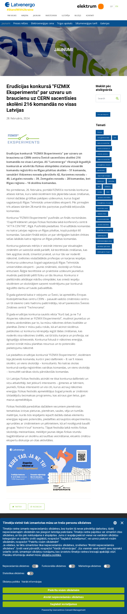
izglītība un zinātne (104, 230)
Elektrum (101, 181)
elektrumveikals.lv (104, 148)
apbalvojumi (102, 235)
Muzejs (78, 15)
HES (107, 192)
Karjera (24, 15)
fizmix (100, 132)
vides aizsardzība (104, 159)
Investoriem (51, 15)
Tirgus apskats (64, 23)
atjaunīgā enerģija (104, 176)
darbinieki (101, 170)
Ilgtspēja (66, 15)
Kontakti (90, 15)
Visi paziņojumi (103, 114)
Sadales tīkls (102, 214)
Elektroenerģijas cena (42, 23)
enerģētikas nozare (104, 165)
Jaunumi (37, 15)
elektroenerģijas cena (105, 241)
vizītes (100, 192)
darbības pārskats (104, 246)
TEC (99, 186)
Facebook (37, 507)
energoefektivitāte (103, 137)
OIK (115, 137)
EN (116, 6)
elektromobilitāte (103, 219)
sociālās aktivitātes (104, 197)
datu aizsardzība (103, 143)
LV (111, 6)
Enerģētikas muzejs (104, 203)
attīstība (111, 181)
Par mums (11, 15)
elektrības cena (103, 208)
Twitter (18, 507)
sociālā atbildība (103, 224)
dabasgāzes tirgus (104, 252)
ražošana (108, 186)
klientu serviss (103, 154)
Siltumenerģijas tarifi (86, 23)
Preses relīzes (20, 23)
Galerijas (104, 23)
